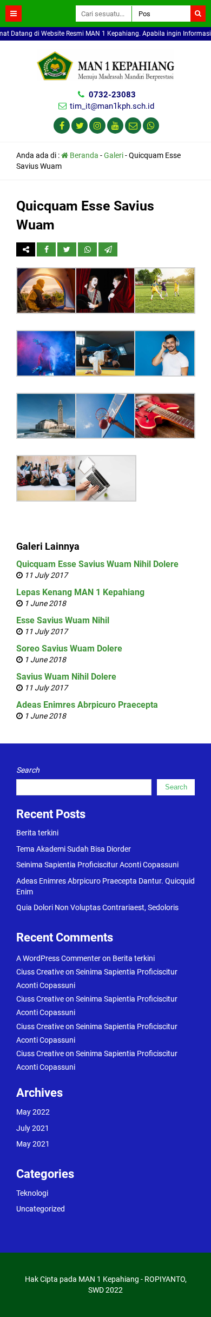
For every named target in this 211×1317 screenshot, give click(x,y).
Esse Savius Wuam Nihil (62, 620)
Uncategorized (40, 1208)
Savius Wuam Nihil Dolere (66, 676)
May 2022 (33, 1112)
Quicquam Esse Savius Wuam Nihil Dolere (97, 564)
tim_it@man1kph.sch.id (112, 106)
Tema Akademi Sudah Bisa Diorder (73, 849)
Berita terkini (37, 832)
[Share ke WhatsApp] (87, 249)
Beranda (83, 155)
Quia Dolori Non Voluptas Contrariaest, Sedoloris (97, 907)
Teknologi (32, 1193)
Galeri (113, 155)
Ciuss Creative (40, 971)
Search (27, 770)
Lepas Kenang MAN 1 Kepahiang (80, 592)
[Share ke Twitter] (67, 249)
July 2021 (32, 1128)
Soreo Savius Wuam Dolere (69, 648)
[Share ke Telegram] (107, 249)
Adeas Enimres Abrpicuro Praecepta (87, 705)
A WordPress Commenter (58, 958)
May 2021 (33, 1144)
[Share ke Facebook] (47, 249)
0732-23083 (112, 95)
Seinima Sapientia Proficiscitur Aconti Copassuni (97, 864)
